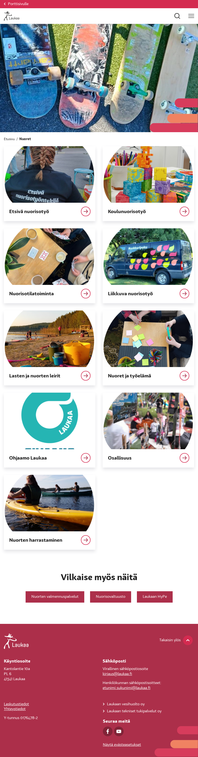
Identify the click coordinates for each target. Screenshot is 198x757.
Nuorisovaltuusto (110, 597)
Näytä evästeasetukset (122, 745)
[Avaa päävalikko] (191, 16)
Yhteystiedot (15, 709)
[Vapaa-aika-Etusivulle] (11, 16)
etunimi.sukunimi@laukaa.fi (126, 688)
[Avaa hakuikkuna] (177, 16)
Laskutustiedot (16, 704)
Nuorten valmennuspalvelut (54, 597)
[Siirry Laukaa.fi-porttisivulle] (99, 641)
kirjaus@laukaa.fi (117, 674)
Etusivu (9, 139)
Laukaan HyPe (155, 597)
